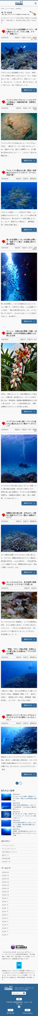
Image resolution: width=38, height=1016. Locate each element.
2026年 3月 (5, 888)
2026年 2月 (5, 892)
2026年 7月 (5, 875)
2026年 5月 (5, 882)
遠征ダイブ (5, 855)
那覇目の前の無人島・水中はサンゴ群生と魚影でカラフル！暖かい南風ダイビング (21, 515)
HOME (2, 8)
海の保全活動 (6, 858)
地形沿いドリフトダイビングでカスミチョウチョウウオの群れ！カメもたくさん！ (21, 717)
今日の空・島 (6, 861)
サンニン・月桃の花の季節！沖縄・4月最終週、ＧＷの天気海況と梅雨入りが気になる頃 (21, 333)
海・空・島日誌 (10, 8)
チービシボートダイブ (9, 848)
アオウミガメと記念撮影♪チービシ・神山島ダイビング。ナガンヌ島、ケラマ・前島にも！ (21, 31)
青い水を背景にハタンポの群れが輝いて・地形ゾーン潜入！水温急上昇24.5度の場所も (21, 242)
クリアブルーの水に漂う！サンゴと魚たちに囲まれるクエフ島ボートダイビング (21, 423)
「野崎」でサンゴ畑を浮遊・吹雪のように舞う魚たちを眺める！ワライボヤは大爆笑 (21, 651)
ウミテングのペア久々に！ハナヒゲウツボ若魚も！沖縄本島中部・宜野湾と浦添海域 (21, 102)
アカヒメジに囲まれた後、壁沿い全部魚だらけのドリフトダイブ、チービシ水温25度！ (21, 172)
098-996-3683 (10, 1013)
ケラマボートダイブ (8, 845)
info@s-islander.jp (28, 1013)
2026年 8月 (5, 872)
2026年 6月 (5, 879)
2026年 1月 (5, 895)
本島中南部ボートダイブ (9, 852)
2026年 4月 (5, 885)
